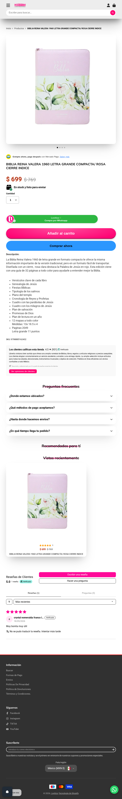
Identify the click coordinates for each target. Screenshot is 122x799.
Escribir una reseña (77, 574)
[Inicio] (20, 5)
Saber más (64, 156)
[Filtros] (9, 602)
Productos (19, 28)
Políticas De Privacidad (17, 684)
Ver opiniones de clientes (23, 371)
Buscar (9, 670)
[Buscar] (112, 12)
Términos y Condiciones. (18, 693)
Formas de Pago (14, 675)
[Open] (7, 792)
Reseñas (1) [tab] (33, 593)
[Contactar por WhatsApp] (114, 789)
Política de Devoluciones (18, 689)
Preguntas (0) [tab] (88, 593)
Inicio (8, 28)
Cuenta (108, 5)
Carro (114, 5)
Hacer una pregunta (77, 580)
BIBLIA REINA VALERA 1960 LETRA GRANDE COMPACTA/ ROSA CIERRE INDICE (46, 510)
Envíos (9, 680)
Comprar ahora (61, 246)
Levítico (54, 793)
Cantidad (10, 193)
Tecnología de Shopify (69, 793)
